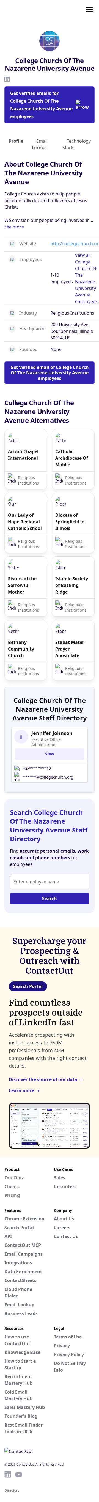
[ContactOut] (31, 9)
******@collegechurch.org (48, 777)
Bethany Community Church (21, 649)
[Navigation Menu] (89, 9)
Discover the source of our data (43, 1079)
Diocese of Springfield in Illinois (70, 521)
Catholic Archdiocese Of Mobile (71, 458)
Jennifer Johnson (52, 733)
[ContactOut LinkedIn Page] (7, 1474)
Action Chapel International (23, 454)
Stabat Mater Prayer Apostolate (69, 649)
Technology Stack (76, 144)
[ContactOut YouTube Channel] (18, 1474)
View (49, 754)
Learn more (21, 1090)
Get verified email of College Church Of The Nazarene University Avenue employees (49, 372)
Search (49, 899)
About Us (64, 1219)
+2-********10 (37, 768)
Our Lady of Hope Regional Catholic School (25, 521)
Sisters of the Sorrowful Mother (22, 585)
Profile (16, 141)
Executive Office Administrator (46, 742)
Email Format (40, 144)
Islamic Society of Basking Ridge (71, 585)
